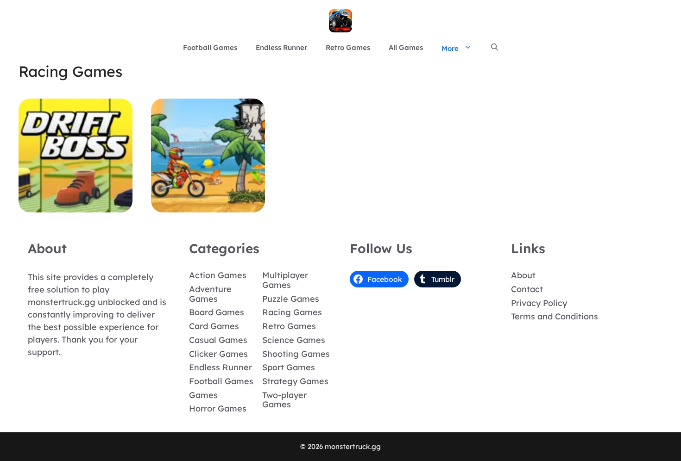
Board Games (216, 312)
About (523, 275)
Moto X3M (208, 205)
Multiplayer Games (285, 280)
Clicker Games (218, 354)
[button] (494, 47)
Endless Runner (281, 47)
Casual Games (218, 340)
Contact (527, 289)
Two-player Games (284, 400)
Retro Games (348, 47)
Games (203, 395)
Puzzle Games (290, 298)
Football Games (210, 47)
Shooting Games (296, 354)
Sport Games (288, 367)
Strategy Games (295, 381)
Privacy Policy (539, 303)
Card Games (214, 326)
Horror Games (217, 408)
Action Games (217, 275)
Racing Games (292, 312)
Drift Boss (75, 205)
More (450, 48)
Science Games (293, 340)
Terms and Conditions (554, 316)
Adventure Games (210, 294)
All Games (406, 47)
